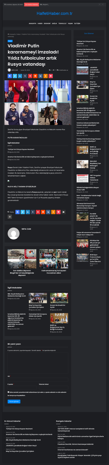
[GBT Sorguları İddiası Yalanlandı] (82, 178)
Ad (9, 376)
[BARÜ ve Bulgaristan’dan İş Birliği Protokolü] (59, 318)
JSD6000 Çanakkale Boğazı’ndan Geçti (95, 71)
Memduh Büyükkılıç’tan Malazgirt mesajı (95, 164)
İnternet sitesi (44, 384)
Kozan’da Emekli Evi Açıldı (57, 306)
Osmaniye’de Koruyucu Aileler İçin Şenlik (38, 315)
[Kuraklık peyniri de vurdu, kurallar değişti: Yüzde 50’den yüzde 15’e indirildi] (82, 217)
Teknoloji (62, 23)
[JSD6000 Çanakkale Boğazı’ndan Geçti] (82, 71)
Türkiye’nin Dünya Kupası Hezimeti (21, 149)
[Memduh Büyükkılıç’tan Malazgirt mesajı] (82, 164)
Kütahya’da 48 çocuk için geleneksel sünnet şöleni (95, 243)
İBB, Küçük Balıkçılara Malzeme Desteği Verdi (55, 4)
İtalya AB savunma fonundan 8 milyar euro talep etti (88, 233)
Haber (40, 23)
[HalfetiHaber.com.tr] (54, 13)
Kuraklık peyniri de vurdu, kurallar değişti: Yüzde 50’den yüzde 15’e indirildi (95, 219)
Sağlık (54, 23)
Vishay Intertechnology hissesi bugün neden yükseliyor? (89, 140)
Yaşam (70, 23)
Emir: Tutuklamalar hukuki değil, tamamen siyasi (89, 196)
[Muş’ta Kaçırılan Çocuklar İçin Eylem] (38, 298)
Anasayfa (32, 23)
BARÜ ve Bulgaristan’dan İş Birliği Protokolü (57, 327)
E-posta (11, 384)
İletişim (77, 23)
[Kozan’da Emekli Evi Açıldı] (59, 298)
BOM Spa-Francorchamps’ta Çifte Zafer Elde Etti (95, 258)
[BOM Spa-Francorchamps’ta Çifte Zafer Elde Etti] (82, 258)
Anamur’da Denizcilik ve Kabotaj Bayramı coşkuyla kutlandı (31, 157)
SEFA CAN (14, 70)
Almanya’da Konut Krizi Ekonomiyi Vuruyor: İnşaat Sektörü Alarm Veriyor (87, 205)
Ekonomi (47, 23)
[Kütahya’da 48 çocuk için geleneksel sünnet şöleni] (82, 243)
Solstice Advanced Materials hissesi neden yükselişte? (88, 124)
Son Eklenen (89, 33)
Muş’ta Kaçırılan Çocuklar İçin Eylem (36, 306)
